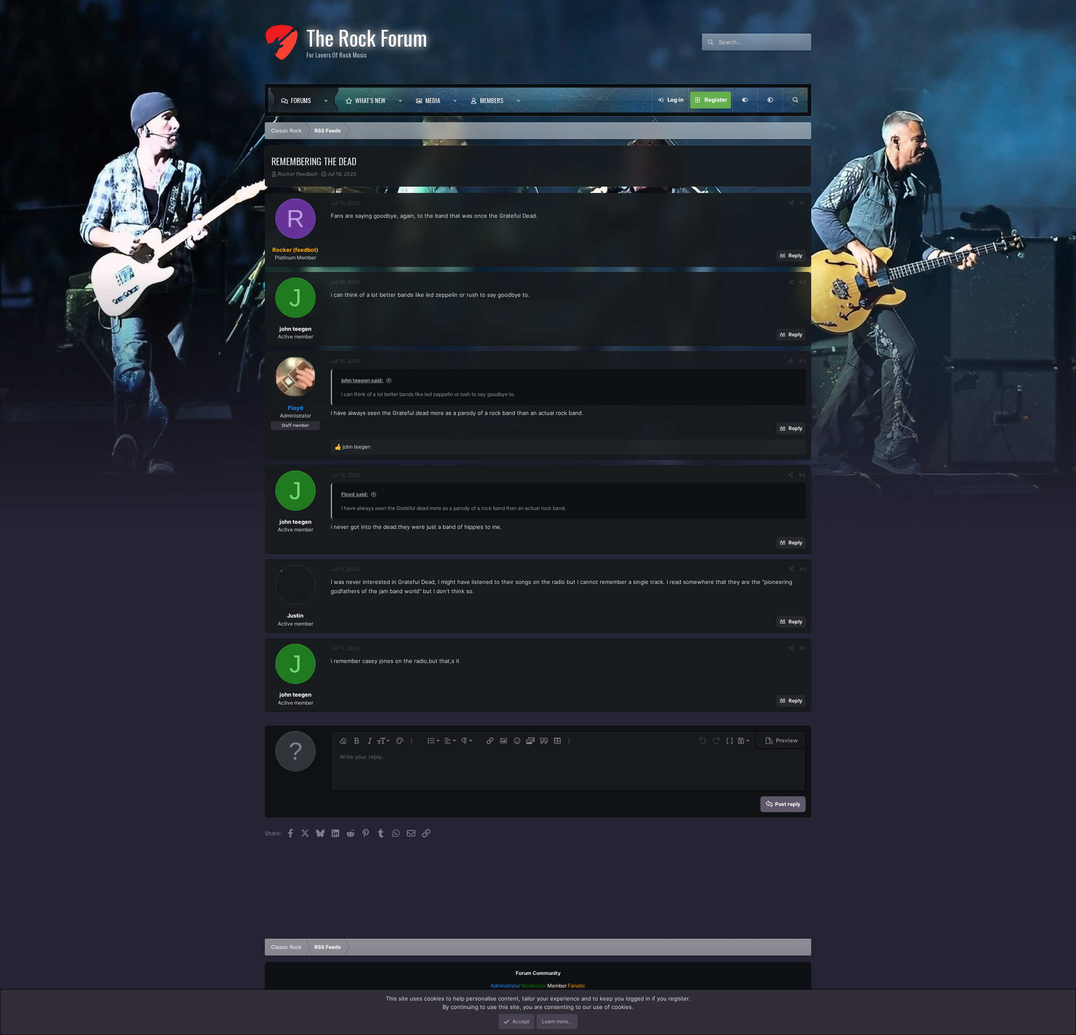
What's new (370, 100)
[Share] (791, 203)
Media (432, 100)
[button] (328, 100)
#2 (802, 282)
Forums (301, 100)
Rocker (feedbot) (297, 174)
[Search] (795, 100)
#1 (803, 203)
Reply (795, 255)
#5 (802, 569)
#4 (802, 475)
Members (492, 100)
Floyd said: (354, 494)
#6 (802, 648)
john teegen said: (362, 380)
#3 (802, 361)
